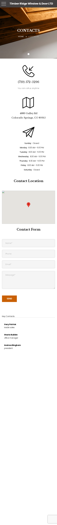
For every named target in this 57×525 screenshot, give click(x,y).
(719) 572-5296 (28, 82)
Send (9, 298)
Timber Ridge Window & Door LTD (31, 3)
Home (21, 36)
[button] (28, 204)
